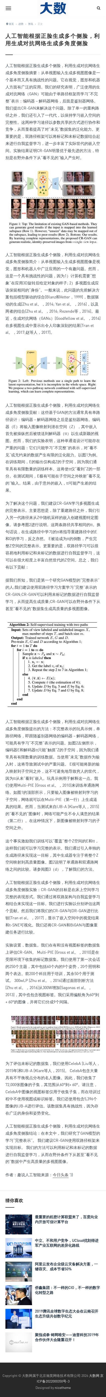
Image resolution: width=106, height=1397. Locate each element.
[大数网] (53, 8)
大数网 (94, 1375)
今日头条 (61, 1174)
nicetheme (63, 1387)
